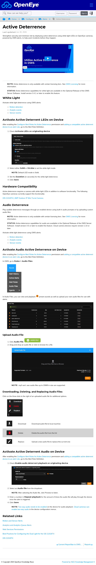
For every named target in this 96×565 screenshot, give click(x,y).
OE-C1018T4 (8, 538)
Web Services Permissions (13, 529)
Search (5, 13)
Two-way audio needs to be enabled (32, 507)
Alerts (45, 19)
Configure (29, 19)
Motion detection (16, 107)
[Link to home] (20, 5)
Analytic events (16, 110)
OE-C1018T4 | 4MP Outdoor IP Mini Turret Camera (23, 198)
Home (14, 19)
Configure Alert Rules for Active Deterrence (34, 124)
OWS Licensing (72, 84)
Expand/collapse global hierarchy (5, 19)
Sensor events (15, 113)
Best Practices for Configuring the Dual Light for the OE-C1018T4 (28, 534)
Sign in (84, 13)
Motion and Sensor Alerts (12, 521)
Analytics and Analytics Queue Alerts (17, 525)
